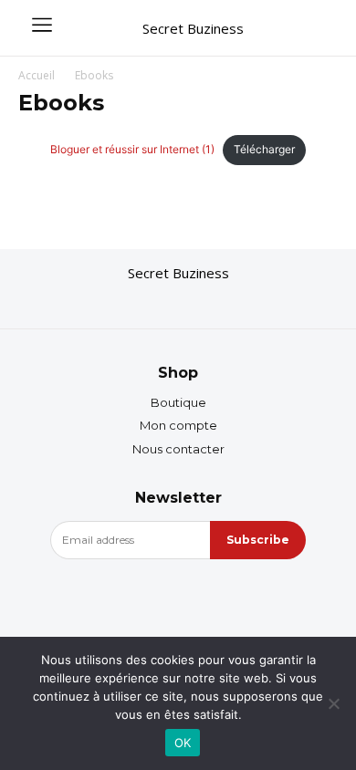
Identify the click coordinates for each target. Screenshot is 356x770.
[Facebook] (141, 302)
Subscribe (257, 539)
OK (183, 742)
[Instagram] (178, 302)
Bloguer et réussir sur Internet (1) (132, 149)
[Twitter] (214, 302)
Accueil (36, 75)
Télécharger (264, 149)
